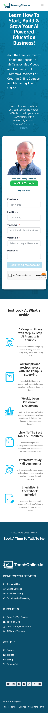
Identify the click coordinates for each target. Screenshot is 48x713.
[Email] (39, 684)
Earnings (22, 707)
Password (12, 250)
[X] (34, 684)
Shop (6, 707)
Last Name (12, 212)
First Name (13, 199)
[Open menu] (42, 5)
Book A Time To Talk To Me (24, 539)
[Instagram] (29, 684)
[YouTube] (8, 684)
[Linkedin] (13, 684)
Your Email (13, 225)
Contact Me (33, 707)
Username (12, 237)
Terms (13, 707)
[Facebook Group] (19, 684)
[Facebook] (24, 684)
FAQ (42, 707)
